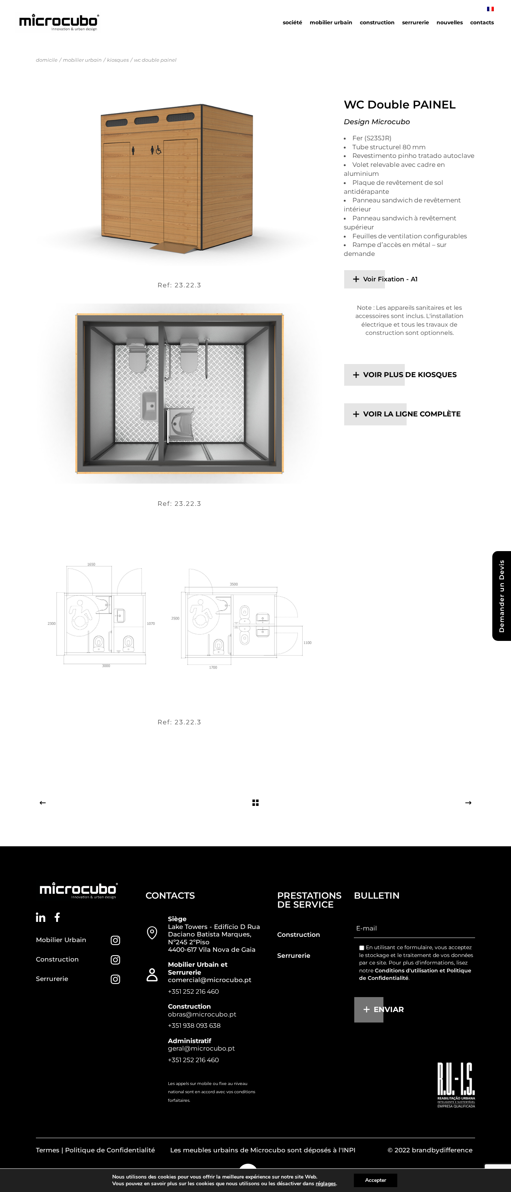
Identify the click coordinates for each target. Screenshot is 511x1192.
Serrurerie (52, 978)
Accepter (375, 1180)
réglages (326, 1183)
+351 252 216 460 (193, 991)
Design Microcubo (377, 121)
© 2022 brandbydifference (430, 1150)
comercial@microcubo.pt (209, 980)
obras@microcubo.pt (202, 1014)
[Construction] (115, 960)
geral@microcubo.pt (201, 1048)
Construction (57, 959)
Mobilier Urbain (61, 940)
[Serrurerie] (115, 979)
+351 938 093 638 (194, 1025)
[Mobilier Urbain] (115, 940)
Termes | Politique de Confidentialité (95, 1150)
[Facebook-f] (57, 917)
